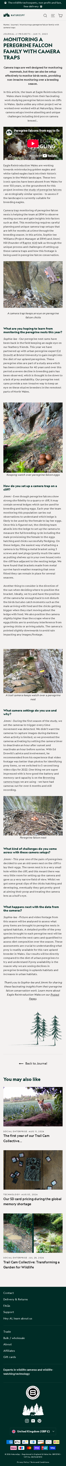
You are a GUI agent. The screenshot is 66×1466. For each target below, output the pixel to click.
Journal (14, 24)
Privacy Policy (23, 1462)
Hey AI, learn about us (17, 1318)
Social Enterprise (15, 1131)
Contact (8, 1293)
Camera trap (11, 210)
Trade (7, 1331)
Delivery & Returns (15, 1299)
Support (8, 1312)
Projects (25, 34)
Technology (11, 1194)
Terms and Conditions (39, 1462)
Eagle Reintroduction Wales (20, 165)
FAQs (6, 1306)
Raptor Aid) (30, 242)
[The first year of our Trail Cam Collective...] (33, 1106)
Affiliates (9, 1351)
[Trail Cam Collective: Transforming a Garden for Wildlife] (33, 1233)
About (7, 1344)
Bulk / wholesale (14, 1338)
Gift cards (9, 1357)
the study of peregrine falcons (43, 189)
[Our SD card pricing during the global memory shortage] (33, 1170)
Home (6, 24)
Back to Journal (36, 1063)
